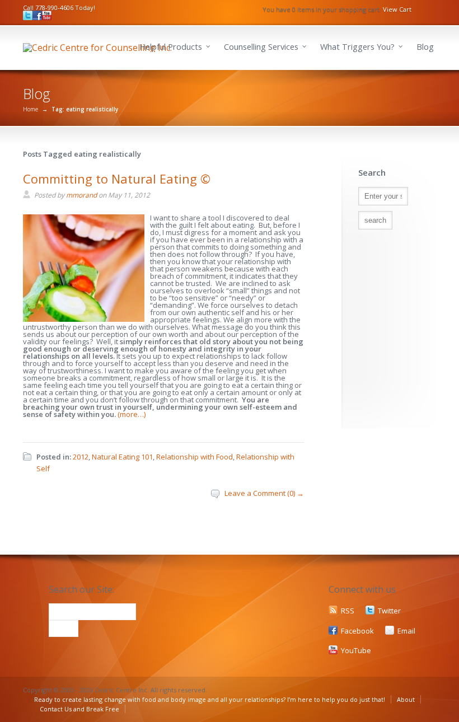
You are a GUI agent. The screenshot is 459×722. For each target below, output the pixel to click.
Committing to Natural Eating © (116, 178)
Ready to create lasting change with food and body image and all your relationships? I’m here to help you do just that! (209, 699)
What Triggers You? (357, 46)
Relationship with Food (194, 457)
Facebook (357, 631)
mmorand (81, 195)
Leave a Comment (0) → (264, 493)
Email (406, 631)
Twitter (389, 611)
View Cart (397, 9)
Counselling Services (261, 46)
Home (30, 109)
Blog (425, 46)
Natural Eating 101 (122, 457)
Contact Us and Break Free (79, 709)
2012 (80, 457)
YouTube (356, 650)
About (406, 699)
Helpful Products (170, 46)
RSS (347, 611)
